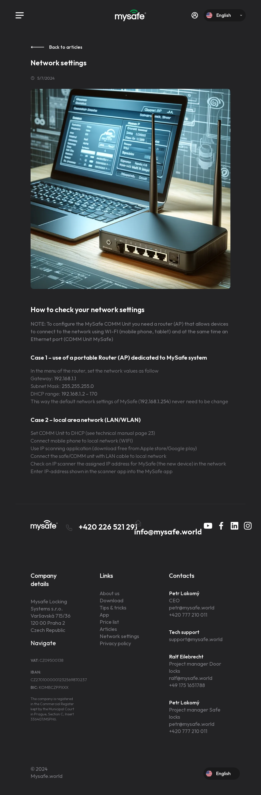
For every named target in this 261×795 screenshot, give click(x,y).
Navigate (43, 643)
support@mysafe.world (196, 639)
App (104, 614)
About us (110, 593)
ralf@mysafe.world (190, 678)
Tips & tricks (113, 607)
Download (111, 600)
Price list (109, 622)
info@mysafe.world (168, 531)
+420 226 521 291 (107, 527)
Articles (108, 629)
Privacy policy (115, 643)
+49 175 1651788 (187, 685)
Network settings (119, 636)
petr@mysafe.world (191, 607)
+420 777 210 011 (188, 614)
